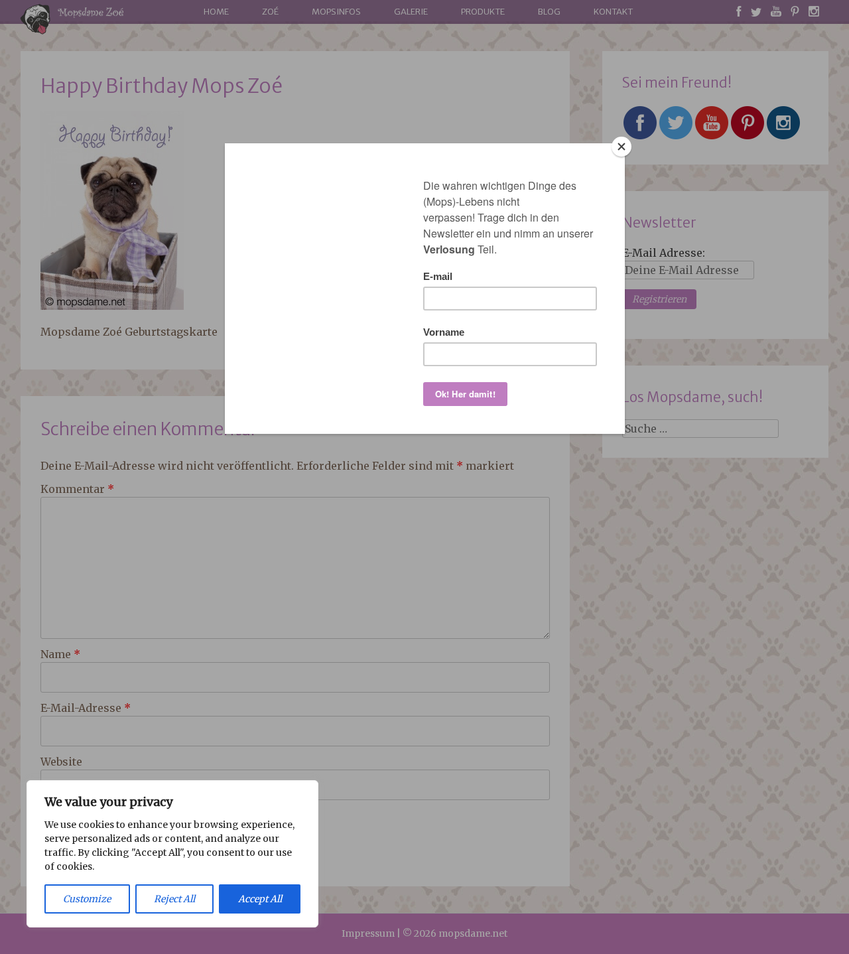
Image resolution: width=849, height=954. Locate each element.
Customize (87, 899)
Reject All (174, 899)
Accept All (260, 899)
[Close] (621, 147)
